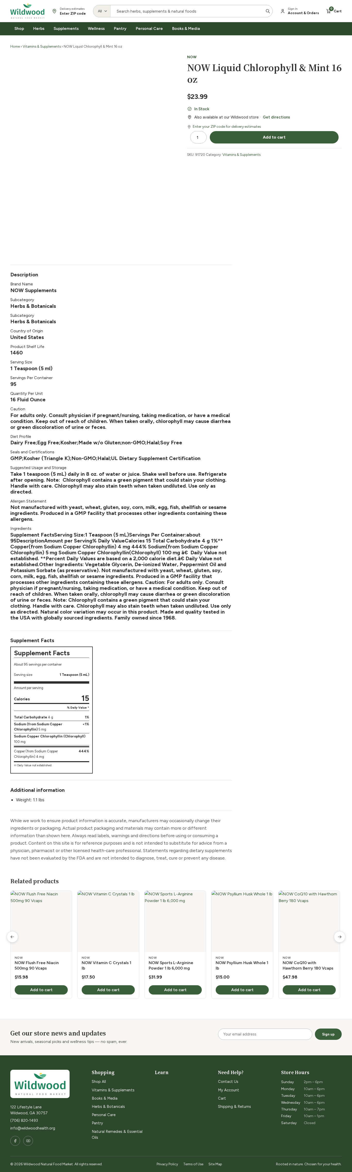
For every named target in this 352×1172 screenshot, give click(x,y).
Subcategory (22, 299)
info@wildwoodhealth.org (32, 1128)
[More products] (339, 936)
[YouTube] (28, 1141)
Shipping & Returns (234, 1106)
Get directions (276, 117)
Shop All (99, 1081)
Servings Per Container (31, 377)
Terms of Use (193, 1164)
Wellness (96, 28)
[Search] (267, 11)
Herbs (38, 28)
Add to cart (274, 137)
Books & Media (186, 28)
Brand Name (21, 284)
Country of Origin (26, 330)
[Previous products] (12, 936)
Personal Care (149, 28)
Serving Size (21, 362)
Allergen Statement (28, 501)
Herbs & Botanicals (108, 1106)
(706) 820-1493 (24, 1120)
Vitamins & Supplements (42, 46)
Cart (222, 1098)
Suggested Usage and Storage (38, 467)
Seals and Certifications (32, 451)
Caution (17, 408)
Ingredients (20, 528)
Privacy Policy (167, 1164)
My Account (228, 1090)
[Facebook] (15, 1141)
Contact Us (228, 1081)
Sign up (328, 1034)
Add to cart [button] (41, 989)
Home (15, 46)
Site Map (215, 1164)
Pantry (120, 28)
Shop (19, 28)
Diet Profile (20, 436)
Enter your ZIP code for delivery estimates (227, 126)
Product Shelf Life (27, 346)
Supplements (66, 28)
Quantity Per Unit (26, 393)
